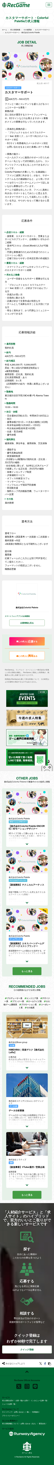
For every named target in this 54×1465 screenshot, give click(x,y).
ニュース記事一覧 (8, 1404)
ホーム (4, 29)
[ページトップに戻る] (27, 1371)
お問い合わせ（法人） (28, 1423)
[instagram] (27, 1385)
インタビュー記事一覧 (39, 1400)
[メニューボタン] (49, 4)
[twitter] (41, 1364)
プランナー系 (18, 1001)
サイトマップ (7, 1412)
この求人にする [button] (28, 641)
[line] (35, 1385)
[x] (18, 1385)
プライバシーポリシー (10, 1415)
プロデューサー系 (14, 998)
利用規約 (35, 1412)
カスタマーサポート (42, 29)
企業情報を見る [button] (27, 622)
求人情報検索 (15, 29)
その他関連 (27, 29)
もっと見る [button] (27, 971)
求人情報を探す (8, 1400)
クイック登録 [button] (27, 1349)
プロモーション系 (29, 1004)
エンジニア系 (32, 998)
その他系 (30, 1007)
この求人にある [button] (28, 656)
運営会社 (42, 1423)
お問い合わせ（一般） (22, 1412)
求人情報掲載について (10, 1423)
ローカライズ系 (35, 1001)
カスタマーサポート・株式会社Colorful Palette (22, 32)
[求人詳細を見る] (27, 844)
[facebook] (45, 1364)
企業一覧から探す (22, 1400)
